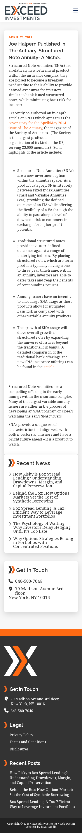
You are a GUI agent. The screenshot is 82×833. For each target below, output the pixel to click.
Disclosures (19, 749)
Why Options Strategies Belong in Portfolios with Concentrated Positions (43, 542)
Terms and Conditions (28, 741)
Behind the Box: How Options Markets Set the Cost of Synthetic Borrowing (41, 497)
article (49, 366)
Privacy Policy (21, 734)
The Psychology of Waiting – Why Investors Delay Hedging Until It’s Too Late (42, 527)
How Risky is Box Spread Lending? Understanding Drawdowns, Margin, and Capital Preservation (37, 480)
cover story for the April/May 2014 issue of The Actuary (37, 125)
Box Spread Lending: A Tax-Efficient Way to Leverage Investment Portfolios (39, 512)
